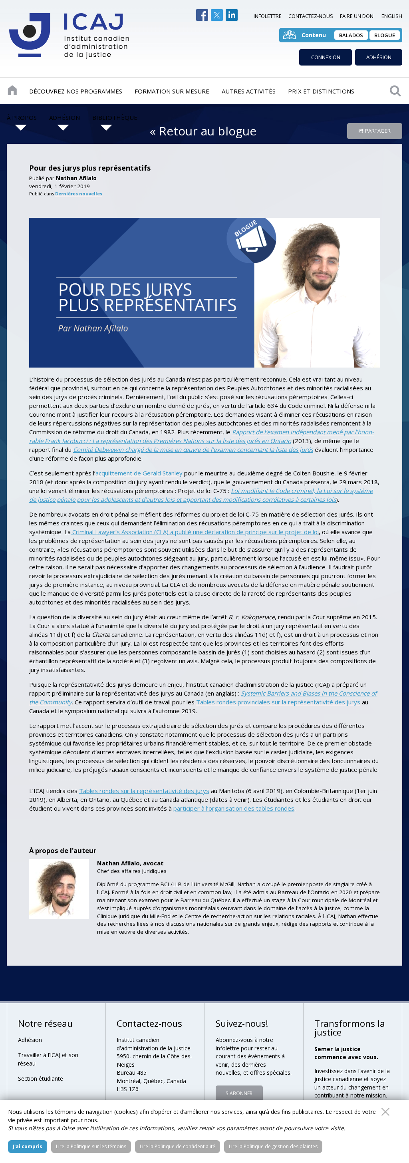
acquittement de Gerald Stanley (139, 473)
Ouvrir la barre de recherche (395, 90)
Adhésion (378, 57)
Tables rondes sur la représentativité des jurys (144, 791)
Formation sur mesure (172, 91)
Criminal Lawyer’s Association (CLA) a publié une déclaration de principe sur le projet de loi (195, 532)
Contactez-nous (310, 16)
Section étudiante (40, 1078)
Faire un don (356, 16)
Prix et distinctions (321, 91)
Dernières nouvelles (78, 194)
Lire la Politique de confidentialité (177, 1146)
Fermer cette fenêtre (385, 1112)
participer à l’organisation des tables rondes (233, 808)
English (391, 16)
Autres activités (249, 91)
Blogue (384, 35)
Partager (378, 130)
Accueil (12, 90)
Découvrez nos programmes (75, 91)
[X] (217, 15)
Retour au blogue (207, 131)
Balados (351, 35)
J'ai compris (27, 1146)
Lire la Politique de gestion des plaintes (273, 1146)
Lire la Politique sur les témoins (91, 1146)
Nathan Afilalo (76, 178)
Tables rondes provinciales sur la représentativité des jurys (278, 702)
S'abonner (239, 1093)
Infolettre (268, 16)
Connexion (325, 57)
